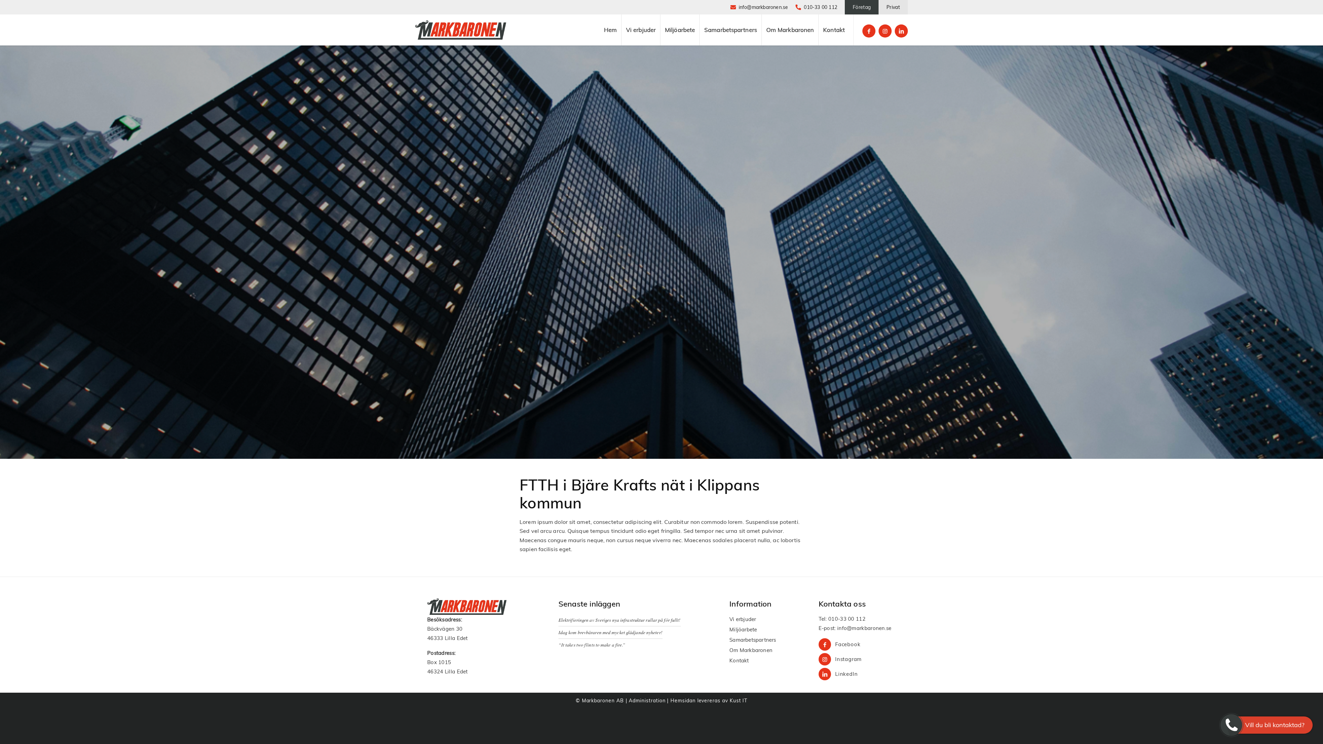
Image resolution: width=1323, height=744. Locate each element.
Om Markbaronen (750, 650)
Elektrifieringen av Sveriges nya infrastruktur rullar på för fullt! (619, 620)
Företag (862, 7)
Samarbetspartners (752, 640)
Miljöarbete (743, 629)
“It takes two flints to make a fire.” (592, 644)
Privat (893, 7)
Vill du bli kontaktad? (1274, 725)
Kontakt (739, 660)
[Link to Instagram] (885, 31)
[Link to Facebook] (868, 31)
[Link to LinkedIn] (901, 31)
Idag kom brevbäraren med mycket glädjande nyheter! (610, 632)
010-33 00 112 (820, 7)
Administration (647, 701)
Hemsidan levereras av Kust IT (708, 701)
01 (831, 619)
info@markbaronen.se (763, 7)
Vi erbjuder (742, 619)
